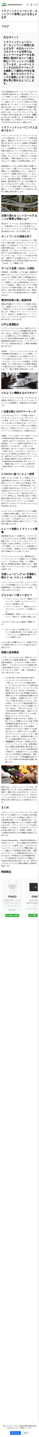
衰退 (25, 1433)
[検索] (27, 5)
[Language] (31, 5)
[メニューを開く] (36, 5)
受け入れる (15, 1433)
